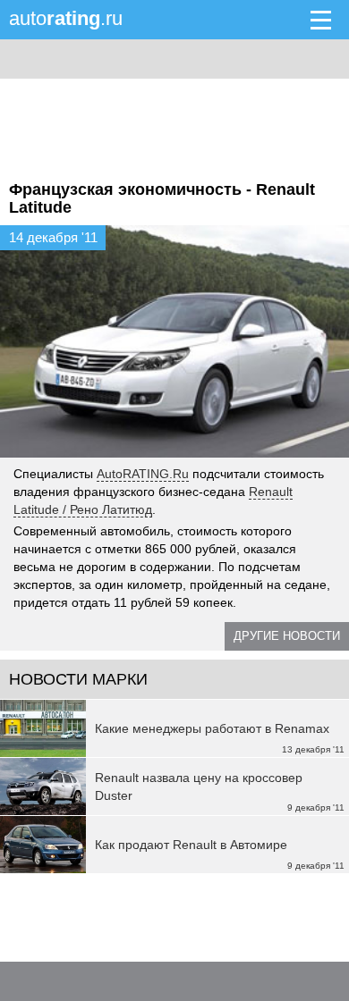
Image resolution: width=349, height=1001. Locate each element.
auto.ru (66, 18)
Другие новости (287, 636)
